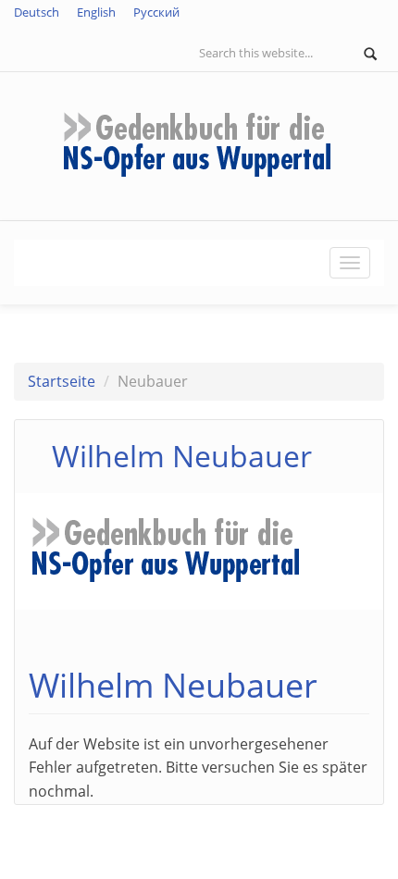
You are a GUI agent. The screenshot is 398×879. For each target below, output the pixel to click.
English (96, 12)
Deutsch (36, 12)
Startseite (61, 381)
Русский (156, 12)
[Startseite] (199, 144)
